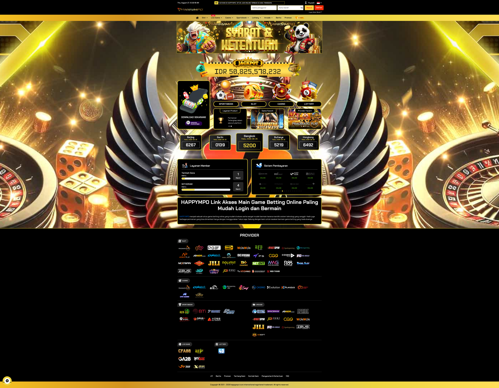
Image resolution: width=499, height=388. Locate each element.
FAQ (287, 376)
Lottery (255, 17)
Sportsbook (242, 17)
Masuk (309, 7)
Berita (278, 17)
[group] (304, 119)
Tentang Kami (239, 376)
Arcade (267, 17)
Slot (204, 17)
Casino (228, 17)
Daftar (319, 7)
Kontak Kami (253, 376)
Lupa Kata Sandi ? (315, 12)
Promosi (288, 17)
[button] (319, 37)
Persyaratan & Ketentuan (272, 376)
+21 (211, 376)
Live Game (215, 17)
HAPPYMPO (184, 216)
